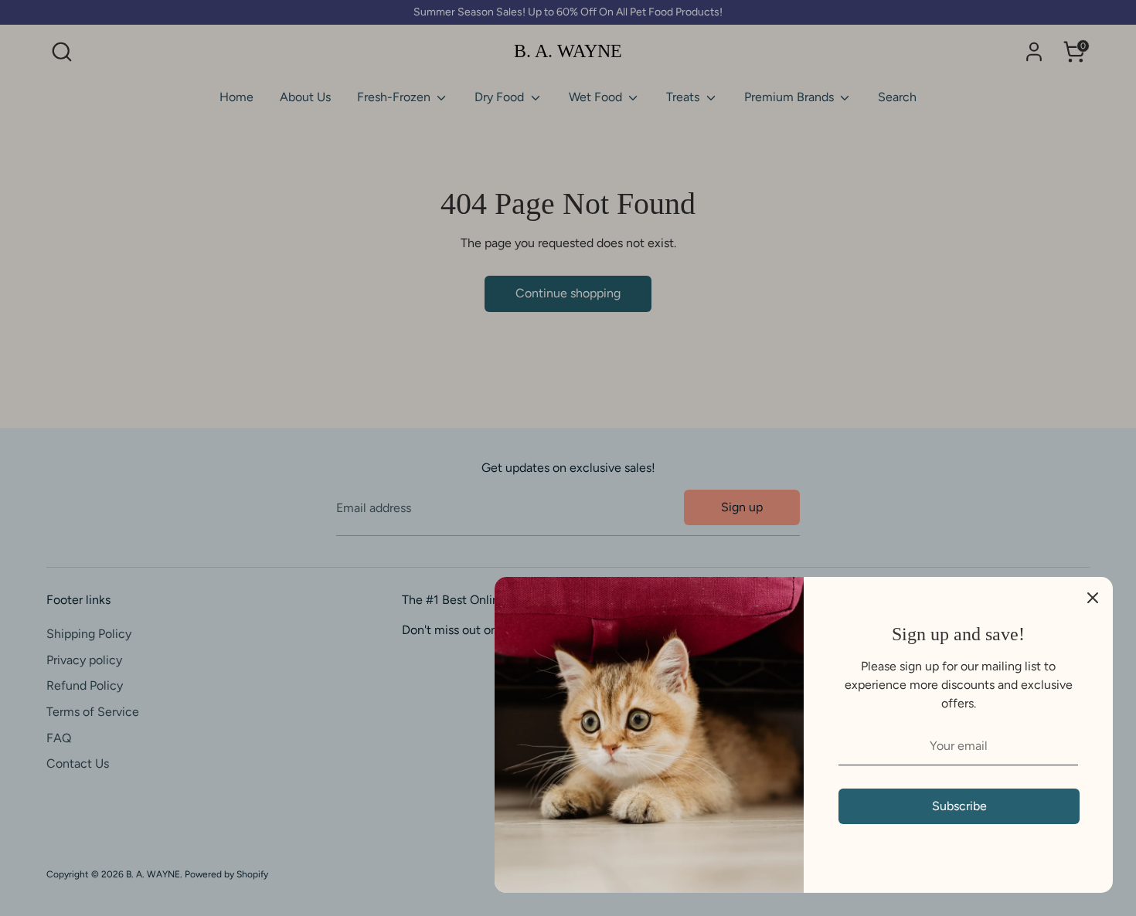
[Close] (1093, 597)
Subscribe (959, 806)
